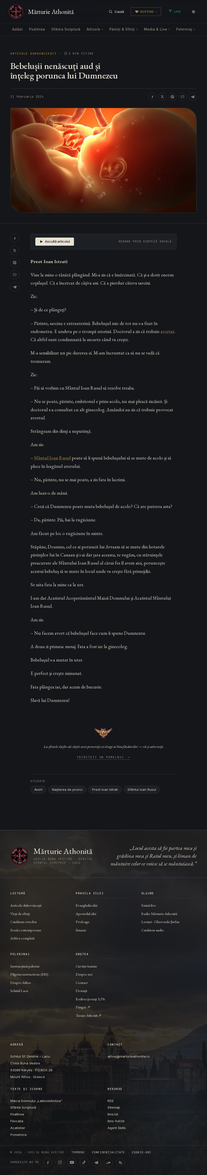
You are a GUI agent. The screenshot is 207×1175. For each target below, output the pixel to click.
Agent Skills (117, 1128)
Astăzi (17, 29)
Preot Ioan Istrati (105, 789)
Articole (95, 29)
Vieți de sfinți (20, 913)
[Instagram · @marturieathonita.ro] (59, 1162)
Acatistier (17, 1128)
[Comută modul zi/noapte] (193, 11)
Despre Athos (20, 982)
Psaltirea (37, 29)
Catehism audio (152, 930)
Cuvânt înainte (86, 966)
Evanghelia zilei (86, 905)
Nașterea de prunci (67, 789)
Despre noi (84, 974)
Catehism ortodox (23, 921)
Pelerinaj (185, 29)
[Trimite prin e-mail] (182, 97)
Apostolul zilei (86, 913)
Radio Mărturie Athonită (159, 913)
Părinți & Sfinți (123, 29)
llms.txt (113, 1114)
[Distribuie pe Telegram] (193, 97)
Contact (82, 982)
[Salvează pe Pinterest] (172, 97)
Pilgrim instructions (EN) (29, 974)
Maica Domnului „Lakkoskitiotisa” (36, 1101)
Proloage (82, 921)
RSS (111, 1101)
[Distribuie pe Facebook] (152, 97)
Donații (81, 990)
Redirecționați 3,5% (90, 999)
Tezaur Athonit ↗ (88, 1015)
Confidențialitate (108, 1152)
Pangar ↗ (83, 1007)
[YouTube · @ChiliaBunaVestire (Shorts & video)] (71, 1162)
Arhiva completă (22, 938)
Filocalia (16, 1121)
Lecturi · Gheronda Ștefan (160, 921)
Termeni (78, 1152)
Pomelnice (18, 1135)
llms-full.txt (116, 1121)
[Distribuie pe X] (162, 97)
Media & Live (157, 29)
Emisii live (148, 905)
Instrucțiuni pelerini (24, 966)
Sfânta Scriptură (65, 29)
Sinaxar (81, 930)
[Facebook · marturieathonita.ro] (47, 1162)
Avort (38, 789)
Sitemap (114, 1107)
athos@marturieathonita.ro (129, 1056)
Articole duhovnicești (33, 53)
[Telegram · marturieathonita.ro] (96, 1162)
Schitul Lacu (19, 990)
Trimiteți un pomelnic (104, 757)
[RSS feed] (120, 1162)
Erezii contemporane (25, 930)
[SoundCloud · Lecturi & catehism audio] (108, 1162)
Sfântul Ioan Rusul (52, 458)
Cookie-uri (141, 1152)
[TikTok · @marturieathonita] (84, 1162)
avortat (167, 331)
